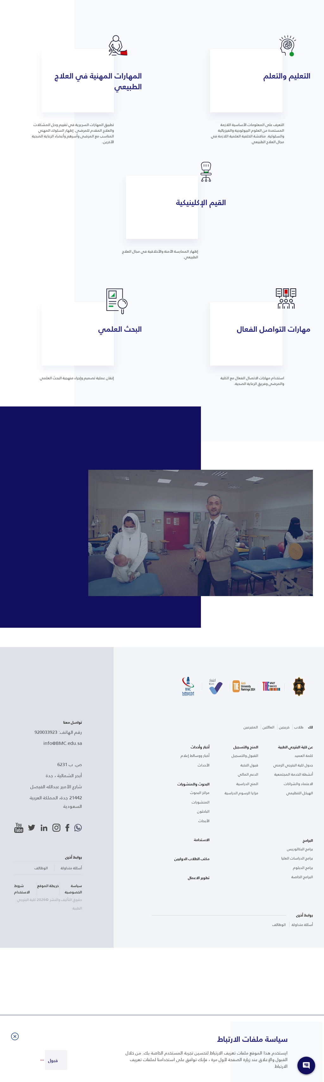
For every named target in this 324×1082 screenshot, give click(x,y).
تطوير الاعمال (198, 878)
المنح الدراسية (247, 783)
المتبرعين (251, 727)
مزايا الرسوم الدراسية (241, 792)
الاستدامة (201, 840)
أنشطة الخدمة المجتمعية (293, 774)
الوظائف (279, 924)
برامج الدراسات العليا (297, 858)
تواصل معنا (72, 722)
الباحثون (203, 811)
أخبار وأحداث (200, 747)
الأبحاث (203, 820)
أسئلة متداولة (302, 924)
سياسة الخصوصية (73, 889)
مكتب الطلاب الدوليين (191, 859)
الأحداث (203, 765)
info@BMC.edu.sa (62, 743)
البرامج (308, 840)
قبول (53, 1060)
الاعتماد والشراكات (298, 783)
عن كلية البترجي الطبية (295, 747)
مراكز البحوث (199, 792)
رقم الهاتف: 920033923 (58, 731)
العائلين (268, 727)
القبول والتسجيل (245, 755)
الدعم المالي (248, 774)
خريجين (284, 727)
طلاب (298, 727)
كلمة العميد (304, 755)
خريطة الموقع (48, 886)
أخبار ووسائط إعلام (195, 755)
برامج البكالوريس (300, 849)
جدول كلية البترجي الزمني (293, 765)
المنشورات (200, 802)
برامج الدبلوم (303, 867)
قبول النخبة (249, 765)
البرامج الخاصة (302, 876)
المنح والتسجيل (246, 747)
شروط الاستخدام (22, 889)
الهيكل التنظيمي (299, 792)
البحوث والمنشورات (193, 784)
